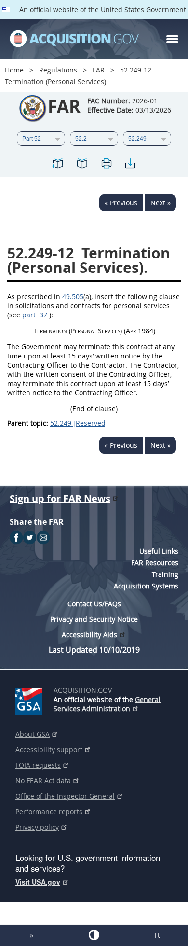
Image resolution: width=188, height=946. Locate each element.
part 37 (34, 314)
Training (165, 574)
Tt (157, 935)
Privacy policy (37, 826)
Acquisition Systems (146, 585)
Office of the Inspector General (65, 796)
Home (14, 69)
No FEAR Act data (43, 780)
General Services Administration (107, 704)
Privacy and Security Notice (94, 619)
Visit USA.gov (37, 881)
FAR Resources (154, 562)
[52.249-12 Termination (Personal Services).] (58, 165)
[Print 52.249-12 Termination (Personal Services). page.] (106, 165)
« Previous (121, 202)
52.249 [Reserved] (79, 423)
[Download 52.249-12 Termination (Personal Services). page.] (130, 165)
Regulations (58, 69)
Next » (160, 202)
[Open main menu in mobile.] (172, 39)
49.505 (72, 296)
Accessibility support (48, 749)
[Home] (74, 39)
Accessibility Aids (89, 634)
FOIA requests (38, 765)
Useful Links (158, 551)
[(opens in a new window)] (30, 699)
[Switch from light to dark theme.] (94, 935)
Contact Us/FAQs (94, 603)
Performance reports (48, 811)
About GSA (32, 734)
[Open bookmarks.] (82, 165)
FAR (99, 69)
